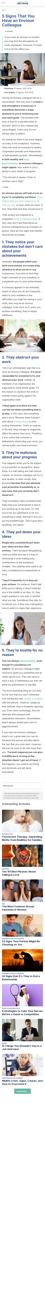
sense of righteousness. (25, 219)
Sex (3, 904)
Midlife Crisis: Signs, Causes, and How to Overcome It (22, 1082)
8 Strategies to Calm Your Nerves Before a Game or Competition (22, 1013)
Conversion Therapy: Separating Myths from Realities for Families (22, 838)
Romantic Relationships (13, 939)
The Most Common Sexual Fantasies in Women (18, 908)
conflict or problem (33, 698)
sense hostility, (28, 661)
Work (4, 10)
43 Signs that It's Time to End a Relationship (21, 978)
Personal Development (12, 1078)
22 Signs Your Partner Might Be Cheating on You (21, 943)
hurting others (21, 421)
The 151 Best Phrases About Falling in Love (19, 873)
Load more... (22, 1091)
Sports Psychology (11, 1008)
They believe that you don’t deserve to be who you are (22, 201)
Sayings (5, 869)
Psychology (7, 834)
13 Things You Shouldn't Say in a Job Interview (22, 1047)
